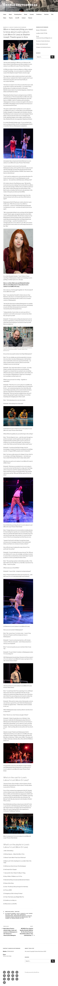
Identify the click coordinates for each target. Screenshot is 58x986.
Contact (24, 17)
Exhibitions (39, 14)
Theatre (11, 17)
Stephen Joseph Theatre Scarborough (16, 917)
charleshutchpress (20, 5)
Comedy (32, 14)
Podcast (30, 17)
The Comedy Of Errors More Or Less (18, 918)
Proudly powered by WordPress (32, 972)
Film (52, 14)
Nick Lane (13, 914)
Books (25, 14)
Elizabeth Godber (10, 913)
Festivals (46, 14)
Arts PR (17, 17)
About (10, 14)
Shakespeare (9, 915)
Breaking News (18, 14)
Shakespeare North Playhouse (23, 915)
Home (4, 14)
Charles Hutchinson (20, 27)
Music (4, 17)
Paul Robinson (21, 914)
